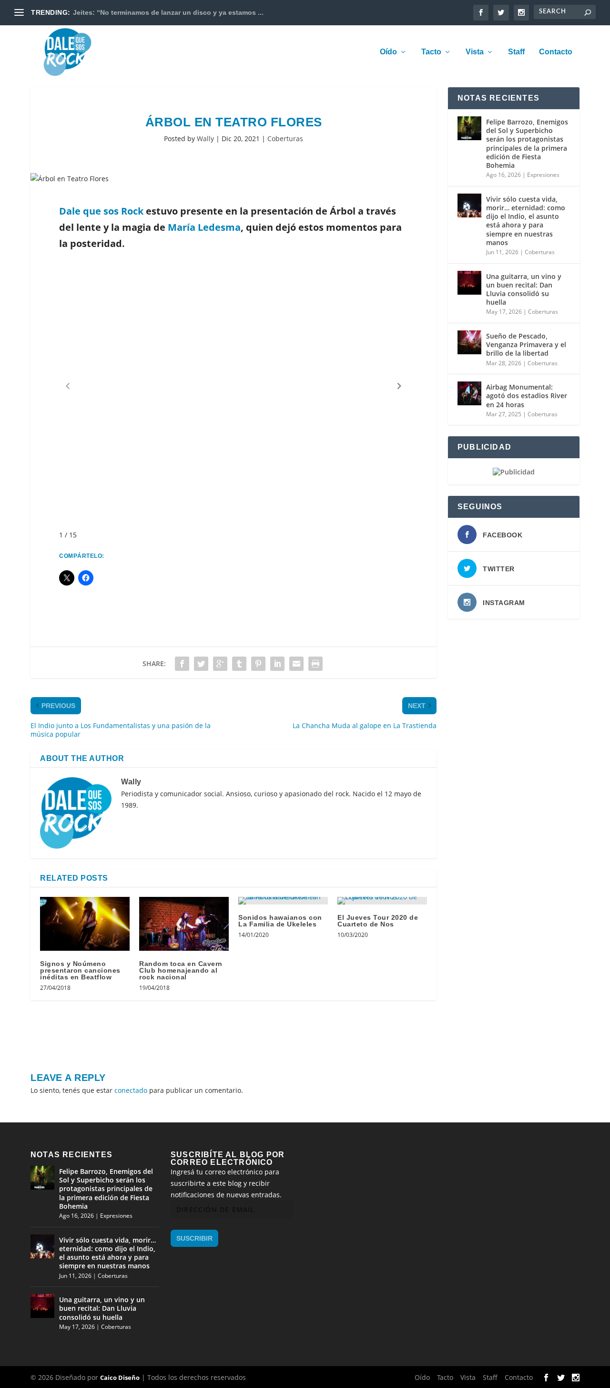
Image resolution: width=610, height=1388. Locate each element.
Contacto (555, 52)
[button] (399, 386)
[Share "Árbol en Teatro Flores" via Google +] (220, 663)
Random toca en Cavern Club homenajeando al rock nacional (181, 970)
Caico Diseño (120, 1377)
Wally (205, 138)
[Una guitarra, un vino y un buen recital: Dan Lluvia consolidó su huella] (469, 283)
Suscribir (194, 1238)
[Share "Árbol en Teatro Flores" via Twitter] (201, 663)
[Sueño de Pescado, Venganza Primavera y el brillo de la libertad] (469, 342)
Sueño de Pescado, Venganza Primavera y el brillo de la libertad (526, 344)
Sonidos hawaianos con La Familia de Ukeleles (280, 921)
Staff (516, 52)
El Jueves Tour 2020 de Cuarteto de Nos (377, 921)
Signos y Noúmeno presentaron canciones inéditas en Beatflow (80, 970)
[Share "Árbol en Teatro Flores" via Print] (315, 663)
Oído (388, 52)
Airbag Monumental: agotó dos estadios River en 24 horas (526, 395)
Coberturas (285, 138)
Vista (475, 52)
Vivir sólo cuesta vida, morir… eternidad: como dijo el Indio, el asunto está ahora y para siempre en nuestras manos (525, 221)
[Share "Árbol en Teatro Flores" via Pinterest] (258, 663)
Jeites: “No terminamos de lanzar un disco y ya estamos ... (168, 12)
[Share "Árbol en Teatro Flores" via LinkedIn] (277, 663)
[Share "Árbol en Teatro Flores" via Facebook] (182, 663)
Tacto (431, 52)
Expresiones (543, 175)
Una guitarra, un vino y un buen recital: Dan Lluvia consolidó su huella (523, 289)
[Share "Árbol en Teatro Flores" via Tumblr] (239, 663)
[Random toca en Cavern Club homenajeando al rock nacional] (184, 924)
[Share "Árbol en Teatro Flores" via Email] (296, 663)
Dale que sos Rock (102, 211)
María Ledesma (204, 227)
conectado (130, 1090)
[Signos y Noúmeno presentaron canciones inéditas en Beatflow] (85, 924)
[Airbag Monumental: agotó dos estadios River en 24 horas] (469, 393)
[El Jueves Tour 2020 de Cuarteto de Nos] (382, 901)
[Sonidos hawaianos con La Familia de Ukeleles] (283, 901)
